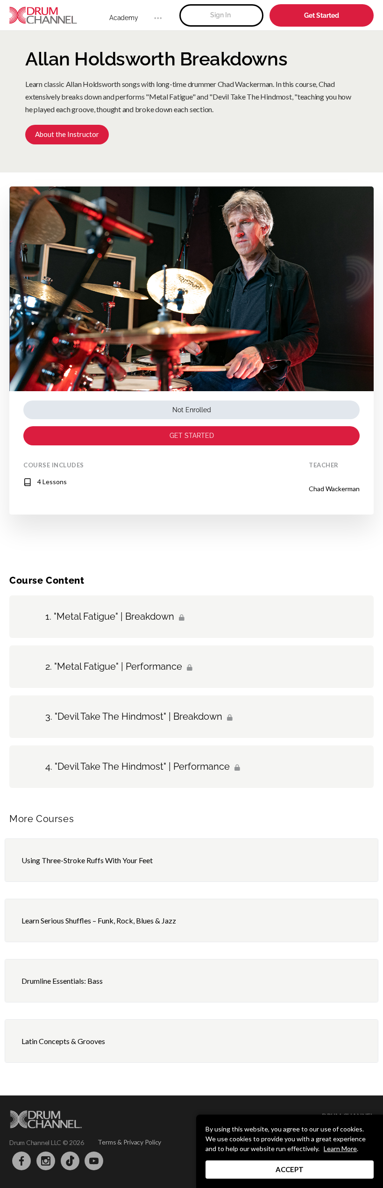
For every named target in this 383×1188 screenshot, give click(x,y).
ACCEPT (290, 1169)
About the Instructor (67, 134)
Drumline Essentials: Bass (62, 980)
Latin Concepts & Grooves (63, 1041)
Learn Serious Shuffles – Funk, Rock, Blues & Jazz (98, 920)
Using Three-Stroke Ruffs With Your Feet (87, 860)
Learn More (340, 1148)
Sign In (220, 15)
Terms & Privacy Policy (129, 1142)
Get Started (321, 15)
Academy (123, 17)
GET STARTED (192, 435)
